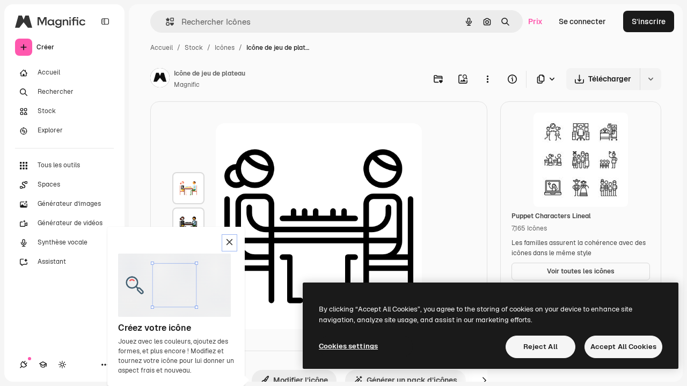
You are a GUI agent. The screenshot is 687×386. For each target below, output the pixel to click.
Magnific (187, 84)
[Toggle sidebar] (105, 21)
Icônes (225, 47)
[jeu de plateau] (188, 188)
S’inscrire (649, 21)
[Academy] (43, 364)
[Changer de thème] (62, 364)
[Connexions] (23, 364)
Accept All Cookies (623, 346)
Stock (194, 47)
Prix (535, 21)
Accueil (161, 47)
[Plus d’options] (487, 79)
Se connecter (582, 21)
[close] (229, 242)
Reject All (540, 346)
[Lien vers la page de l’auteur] (160, 79)
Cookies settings (348, 346)
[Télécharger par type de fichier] (546, 79)
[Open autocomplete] (165, 22)
